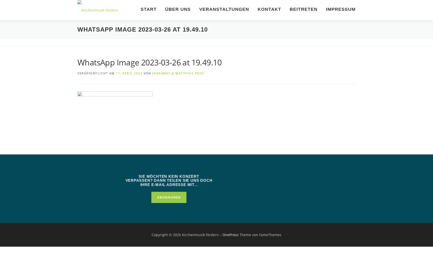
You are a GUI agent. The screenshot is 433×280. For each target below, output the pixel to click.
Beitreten (303, 9)
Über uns (178, 9)
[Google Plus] (271, 178)
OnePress (231, 234)
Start (149, 9)
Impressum (341, 9)
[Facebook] (257, 178)
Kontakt (269, 9)
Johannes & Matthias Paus (178, 73)
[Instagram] (285, 178)
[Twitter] (243, 178)
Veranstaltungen (224, 9)
